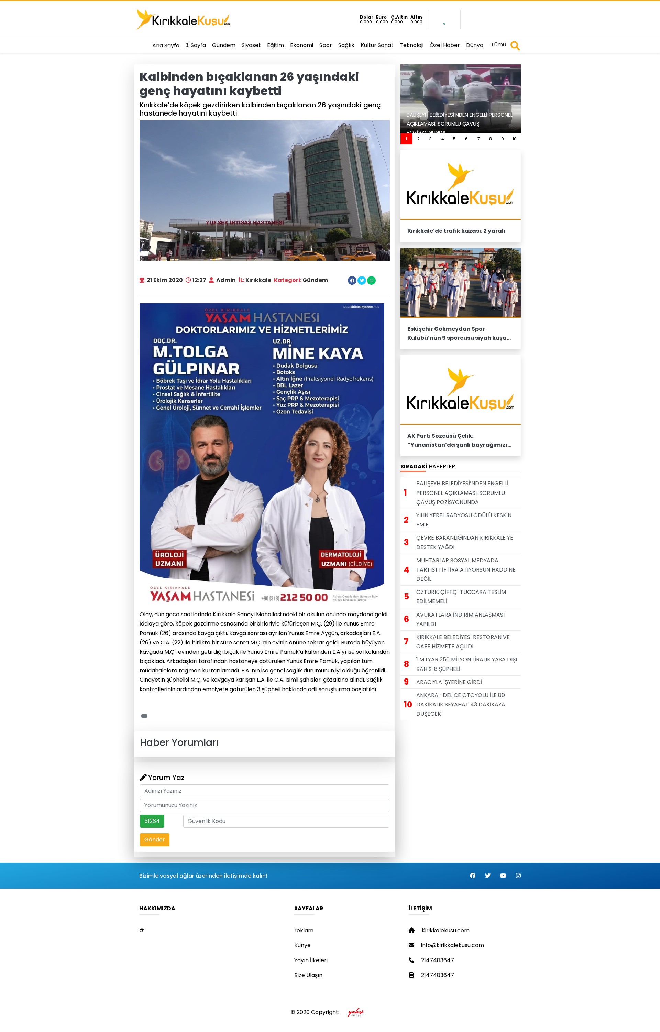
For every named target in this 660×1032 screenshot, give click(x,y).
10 (515, 139)
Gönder (154, 840)
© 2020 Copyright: (316, 1012)
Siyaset (251, 45)
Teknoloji (412, 45)
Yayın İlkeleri (311, 960)
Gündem (223, 45)
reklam (304, 930)
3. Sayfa (195, 45)
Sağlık (346, 45)
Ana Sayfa (165, 46)
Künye (302, 945)
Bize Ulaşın (308, 975)
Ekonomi (301, 45)
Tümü (498, 44)
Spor (325, 45)
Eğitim (275, 45)
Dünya (474, 45)
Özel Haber (445, 45)
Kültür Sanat (377, 45)
